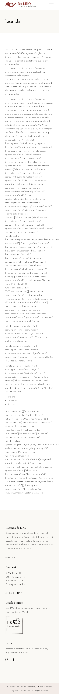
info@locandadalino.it (18, 584)
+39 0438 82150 (16, 581)
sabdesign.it (34, 687)
